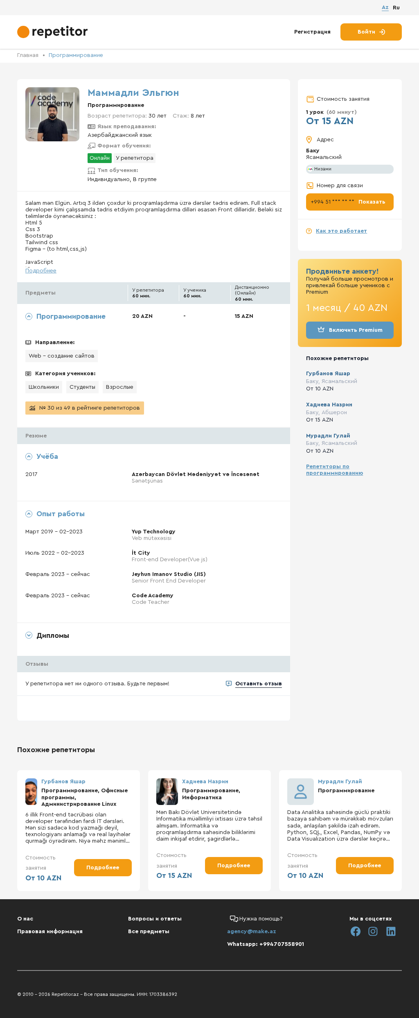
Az (385, 7)
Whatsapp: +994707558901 (265, 944)
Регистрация (312, 32)
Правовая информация (50, 931)
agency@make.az (251, 931)
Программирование (76, 55)
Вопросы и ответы (155, 919)
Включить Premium (356, 330)
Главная (27, 55)
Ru (396, 8)
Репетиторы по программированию (334, 470)
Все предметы (148, 931)
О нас (25, 919)
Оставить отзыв (258, 684)
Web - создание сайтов (62, 356)
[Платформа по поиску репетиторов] (53, 32)
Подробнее (40, 271)
